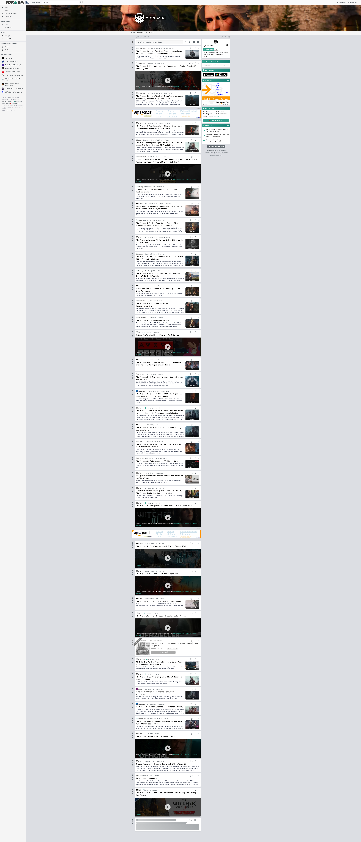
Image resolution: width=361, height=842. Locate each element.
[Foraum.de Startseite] (18, 2)
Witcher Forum (154, 17)
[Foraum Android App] (221, 75)
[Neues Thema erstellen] (132, 41)
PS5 (216, 65)
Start (139, 37)
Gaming (207, 65)
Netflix (224, 65)
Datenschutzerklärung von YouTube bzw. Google (185, 86)
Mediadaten (15, 97)
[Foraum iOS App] (209, 75)
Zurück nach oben (217, 146)
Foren (38, 2)
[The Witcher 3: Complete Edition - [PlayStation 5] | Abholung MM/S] (143, 648)
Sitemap (9, 97)
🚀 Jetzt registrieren (215, 120)
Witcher (146, 37)
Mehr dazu (138, 88)
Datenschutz (5, 99)
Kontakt (4, 97)
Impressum (16, 99)
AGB (11, 99)
